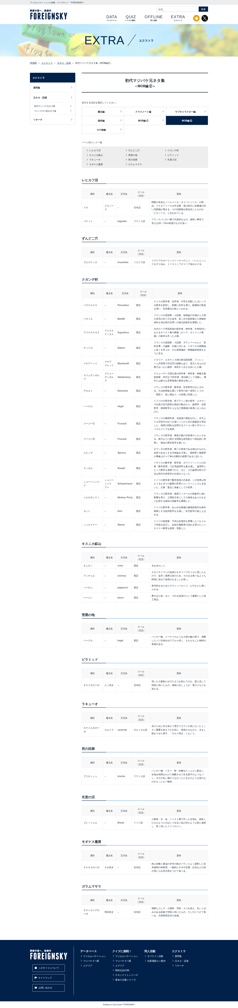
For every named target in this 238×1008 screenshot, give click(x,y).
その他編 (101, 129)
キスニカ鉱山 (96, 155)
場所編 (101, 120)
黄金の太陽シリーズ (125, 979)
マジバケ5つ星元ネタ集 (45, 110)
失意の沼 (171, 159)
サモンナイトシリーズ (126, 974)
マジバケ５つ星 (91, 960)
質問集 (36, 87)
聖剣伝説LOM (122, 970)
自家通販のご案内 (156, 960)
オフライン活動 (155, 956)
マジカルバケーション (94, 956)
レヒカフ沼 (95, 150)
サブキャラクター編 (185, 111)
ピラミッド (173, 155)
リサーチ (37, 119)
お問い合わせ (45, 987)
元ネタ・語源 (40, 97)
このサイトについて (49, 967)
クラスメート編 (143, 111)
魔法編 (101, 111)
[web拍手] (196, 19)
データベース (88, 951)
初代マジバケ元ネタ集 (44, 106)
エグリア (87, 965)
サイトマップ (45, 977)
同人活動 (149, 951)
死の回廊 (132, 159)
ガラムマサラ (135, 164)
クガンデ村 (173, 150)
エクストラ (179, 951)
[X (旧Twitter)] (204, 19)
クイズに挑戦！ (122, 951)
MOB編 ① (143, 120)
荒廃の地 (132, 155)
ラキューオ (95, 159)
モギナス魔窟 (96, 164)
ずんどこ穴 (134, 150)
